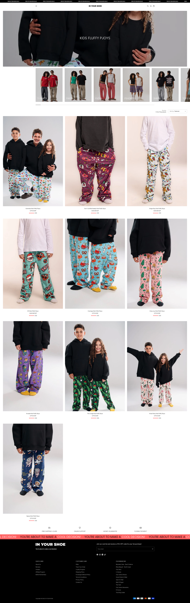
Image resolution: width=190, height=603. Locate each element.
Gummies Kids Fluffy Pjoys (33, 208)
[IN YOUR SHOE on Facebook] (97, 555)
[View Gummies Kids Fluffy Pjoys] (33, 161)
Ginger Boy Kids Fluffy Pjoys (157, 208)
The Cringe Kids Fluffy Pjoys (95, 413)
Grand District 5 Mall (121, 577)
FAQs (77, 564)
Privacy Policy (80, 579)
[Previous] (37, 85)
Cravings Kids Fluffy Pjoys (95, 311)
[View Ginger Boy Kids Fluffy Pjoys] (157, 161)
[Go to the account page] (150, 6)
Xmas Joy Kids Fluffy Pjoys (157, 311)
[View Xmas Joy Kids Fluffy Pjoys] (157, 264)
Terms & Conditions (81, 577)
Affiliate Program (40, 572)
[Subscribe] (152, 549)
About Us (38, 564)
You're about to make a (55, 537)
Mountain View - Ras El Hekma (124, 564)
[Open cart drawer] (153, 6)
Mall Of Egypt (119, 582)
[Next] (152, 85)
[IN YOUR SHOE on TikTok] (105, 555)
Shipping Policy (80, 572)
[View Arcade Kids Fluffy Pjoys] (33, 366)
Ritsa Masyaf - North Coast (123, 567)
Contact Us (79, 582)
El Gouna (118, 590)
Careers (38, 569)
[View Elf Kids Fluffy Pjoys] (33, 264)
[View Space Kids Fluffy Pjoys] (33, 469)
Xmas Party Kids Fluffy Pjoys (157, 413)
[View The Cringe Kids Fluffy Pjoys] (95, 366)
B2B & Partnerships (41, 574)
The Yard (118, 585)
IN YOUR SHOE (49, 598)
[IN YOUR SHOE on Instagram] (100, 555)
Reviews (38, 567)
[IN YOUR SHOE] (95, 6)
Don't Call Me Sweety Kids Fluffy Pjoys (95, 208)
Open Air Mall (119, 579)
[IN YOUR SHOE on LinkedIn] (102, 555)
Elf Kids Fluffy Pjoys (32, 311)
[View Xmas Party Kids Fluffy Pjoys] (157, 366)
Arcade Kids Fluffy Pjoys (33, 413)
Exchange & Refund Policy (83, 574)
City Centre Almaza (121, 574)
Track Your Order (80, 567)
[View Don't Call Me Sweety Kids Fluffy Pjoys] (95, 161)
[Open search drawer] (147, 6)
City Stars (118, 569)
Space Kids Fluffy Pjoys (32, 516)
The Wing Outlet (120, 592)
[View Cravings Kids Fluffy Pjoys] (95, 264)
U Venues (118, 572)
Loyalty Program (80, 569)
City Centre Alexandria (122, 587)
